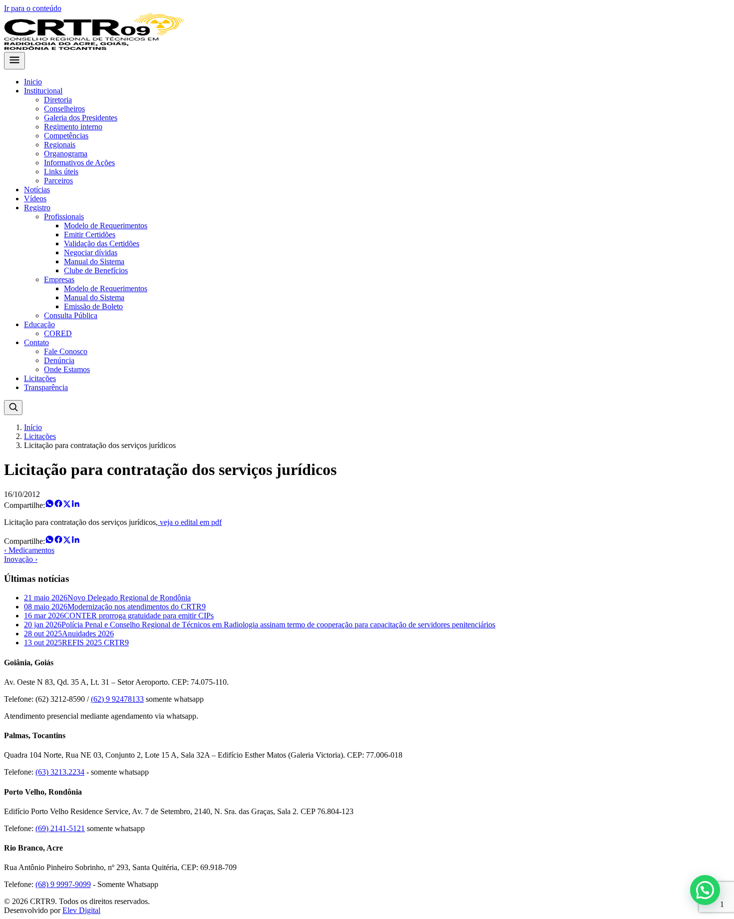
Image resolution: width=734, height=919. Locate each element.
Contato (36, 342)
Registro (37, 207)
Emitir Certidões (89, 234)
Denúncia (59, 360)
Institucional (43, 90)
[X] (67, 505)
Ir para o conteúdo (32, 8)
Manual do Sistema (94, 261)
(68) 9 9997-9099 (63, 884)
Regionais (59, 144)
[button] (705, 890)
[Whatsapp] (49, 505)
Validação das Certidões (101, 243)
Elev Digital (81, 910)
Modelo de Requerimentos (105, 225)
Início (33, 427)
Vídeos (35, 198)
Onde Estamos (67, 369)
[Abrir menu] (14, 60)
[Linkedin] (75, 505)
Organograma (65, 153)
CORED (58, 333)
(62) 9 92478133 (117, 699)
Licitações (40, 378)
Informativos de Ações (79, 162)
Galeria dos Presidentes (80, 117)
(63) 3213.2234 (59, 772)
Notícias (37, 189)
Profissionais (64, 216)
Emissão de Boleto (93, 306)
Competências (66, 135)
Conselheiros (64, 108)
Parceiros (58, 180)
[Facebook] (58, 505)
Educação (39, 324)
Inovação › (20, 559)
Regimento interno (73, 126)
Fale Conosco (65, 351)
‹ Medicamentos (29, 550)
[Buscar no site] (13, 407)
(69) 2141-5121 (60, 828)
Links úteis (61, 171)
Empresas (59, 279)
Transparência (46, 387)
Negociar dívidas (90, 252)
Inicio (33, 81)
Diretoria (58, 99)
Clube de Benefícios (96, 270)
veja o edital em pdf (190, 522)
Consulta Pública (70, 315)
